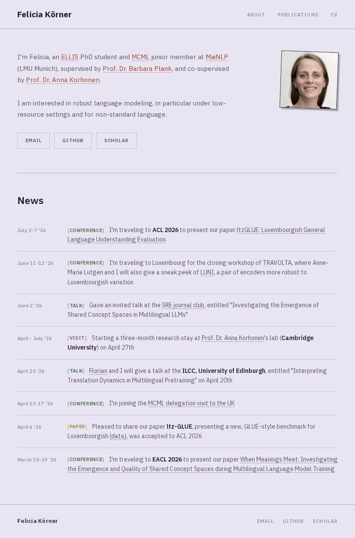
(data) (118, 436)
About (256, 15)
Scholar (116, 140)
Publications (298, 15)
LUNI (207, 272)
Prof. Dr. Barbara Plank (137, 68)
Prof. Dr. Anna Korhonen (63, 80)
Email (34, 140)
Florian (98, 371)
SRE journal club (183, 305)
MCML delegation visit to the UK (191, 403)
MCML (140, 57)
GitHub (72, 140)
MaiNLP (217, 57)
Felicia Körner (44, 14)
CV (334, 15)
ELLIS (69, 57)
